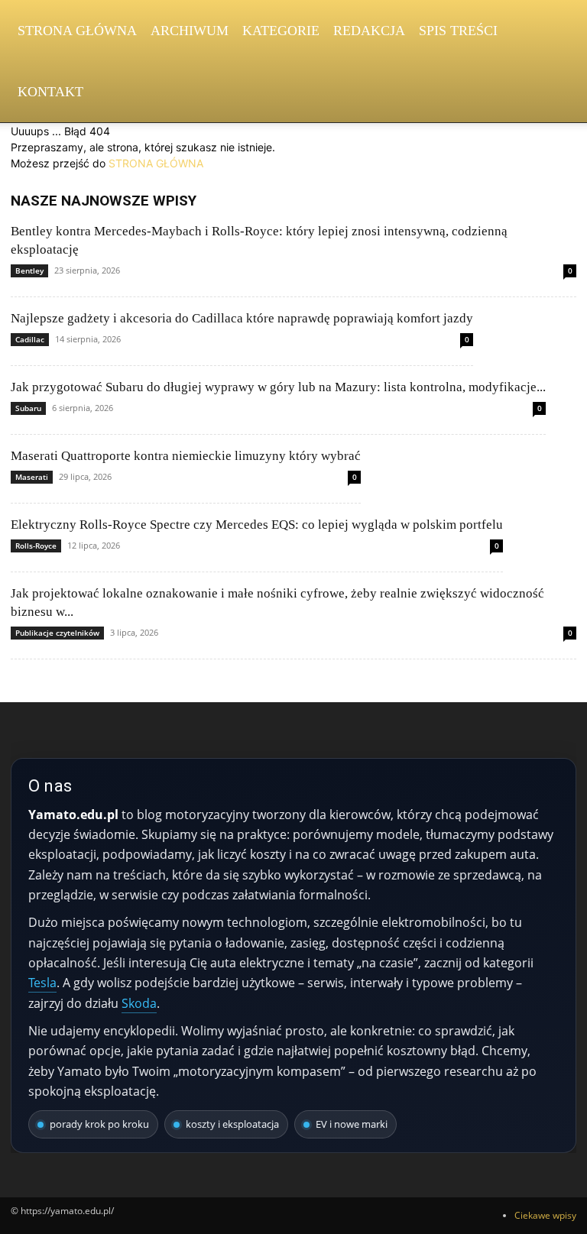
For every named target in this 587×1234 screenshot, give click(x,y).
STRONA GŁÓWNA (156, 163)
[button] (558, 31)
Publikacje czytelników (57, 632)
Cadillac (29, 339)
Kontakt (50, 91)
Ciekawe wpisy (545, 1215)
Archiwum (190, 30)
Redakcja (369, 30)
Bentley (29, 270)
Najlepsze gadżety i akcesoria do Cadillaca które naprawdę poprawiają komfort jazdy (242, 318)
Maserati (31, 476)
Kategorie (280, 30)
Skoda (139, 1003)
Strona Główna (77, 30)
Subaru (28, 408)
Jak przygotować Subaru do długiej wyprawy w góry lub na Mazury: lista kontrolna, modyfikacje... (278, 387)
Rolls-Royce (36, 545)
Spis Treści (458, 30)
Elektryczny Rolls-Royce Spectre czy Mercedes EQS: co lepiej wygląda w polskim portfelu (257, 524)
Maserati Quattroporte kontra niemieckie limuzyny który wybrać (186, 456)
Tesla (42, 982)
